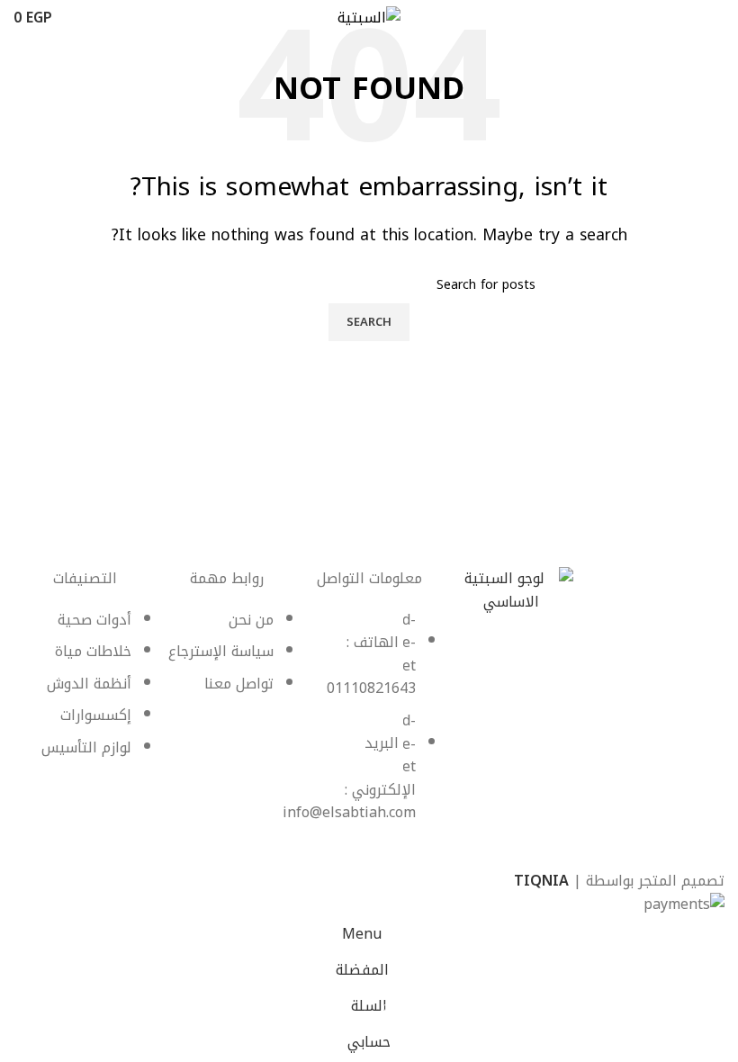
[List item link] (369, 725)
